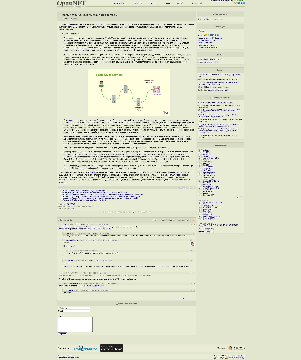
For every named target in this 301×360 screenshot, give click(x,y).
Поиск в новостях (205, 43)
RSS (192, 220)
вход (222, 0)
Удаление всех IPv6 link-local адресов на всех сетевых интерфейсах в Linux (219, 83)
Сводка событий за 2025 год (209, 62)
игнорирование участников (175, 298)
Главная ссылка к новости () (84, 191)
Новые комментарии (206, 45)
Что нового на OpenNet (207, 40)
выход (92, 172)
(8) (71, 220)
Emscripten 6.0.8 (208, 191)
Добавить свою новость (207, 47)
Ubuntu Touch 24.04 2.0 (211, 216)
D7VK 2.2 (206, 151)
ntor (90, 136)
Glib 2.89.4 (206, 153)
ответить (83, 224)
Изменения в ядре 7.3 (205, 231)
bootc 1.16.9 (207, 184)
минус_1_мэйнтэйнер (71, 283)
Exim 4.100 (207, 190)
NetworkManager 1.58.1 (211, 188)
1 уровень (161, 220)
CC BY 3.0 (70, 204)
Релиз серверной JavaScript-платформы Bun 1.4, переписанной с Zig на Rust (218, 115)
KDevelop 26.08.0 (209, 172)
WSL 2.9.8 (206, 160)
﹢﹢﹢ (89, 224)
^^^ (90, 233)
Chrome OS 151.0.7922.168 (212, 202)
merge (208, 229)
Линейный (170, 220)
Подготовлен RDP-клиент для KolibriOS (217, 102)
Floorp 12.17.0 (208, 167)
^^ (88, 233)
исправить (183, 188)
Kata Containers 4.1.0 (210, 186)
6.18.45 (209, 225)
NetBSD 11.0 (207, 214)
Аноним (70, 233)
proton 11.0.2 (207, 161)
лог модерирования (189, 298)
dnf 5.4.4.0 (206, 183)
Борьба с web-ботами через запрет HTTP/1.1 (222, 79)
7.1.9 (204, 225)
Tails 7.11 (206, 204)
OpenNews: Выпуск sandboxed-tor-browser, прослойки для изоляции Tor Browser (94, 192)
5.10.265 (200, 227)
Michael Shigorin (72, 240)
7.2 (204, 229)
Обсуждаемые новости (220, 98)
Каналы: (201, 36)
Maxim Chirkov (238, 356)
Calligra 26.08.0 (208, 169)
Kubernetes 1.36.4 (209, 195)
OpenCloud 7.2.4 (208, 177)
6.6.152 (222, 225)
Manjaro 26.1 (207, 209)
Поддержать (228, 358)
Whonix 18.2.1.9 (208, 220)
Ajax (154, 220)
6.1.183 (228, 225)
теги (199, 3)
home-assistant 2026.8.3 (211, 158)
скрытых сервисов (85, 48)
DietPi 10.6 (206, 211)
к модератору (103, 224)
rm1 (64, 273)
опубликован (175, 175)
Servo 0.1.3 (207, 154)
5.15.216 (235, 225)
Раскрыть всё (184, 220)
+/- (177, 220)
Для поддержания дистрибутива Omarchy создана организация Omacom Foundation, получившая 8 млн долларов (219, 130)
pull (212, 229)
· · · (93, 224)
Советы (220, 70)
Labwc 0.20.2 (207, 174)
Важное (220, 55)
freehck (74, 250)
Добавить (218, 358)
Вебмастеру (239, 358)
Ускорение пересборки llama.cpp (217, 87)
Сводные (218, 38)
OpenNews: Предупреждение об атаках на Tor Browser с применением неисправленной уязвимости (102, 194)
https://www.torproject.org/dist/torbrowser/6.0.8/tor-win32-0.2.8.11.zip (85, 229)
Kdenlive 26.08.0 (209, 176)
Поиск (194, 3)
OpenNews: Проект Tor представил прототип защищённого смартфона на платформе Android (100, 198)
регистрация (228, 0)
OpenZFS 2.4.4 (208, 165)
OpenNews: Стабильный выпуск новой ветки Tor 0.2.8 (84, 200)
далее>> (240, 197)
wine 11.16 (206, 163)
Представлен (67, 24)
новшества (75, 34)
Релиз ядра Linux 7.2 (210, 59)
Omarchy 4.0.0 (208, 206)
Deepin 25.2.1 (207, 213)
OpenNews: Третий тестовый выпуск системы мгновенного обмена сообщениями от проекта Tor (101, 196)
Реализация (68, 120)
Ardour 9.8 (206, 193)
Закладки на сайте (65, 356)
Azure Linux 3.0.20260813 (211, 207)
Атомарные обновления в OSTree (218, 90)
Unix (206, 19)
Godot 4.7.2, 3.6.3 (209, 156)
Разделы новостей (205, 38)
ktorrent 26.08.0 (208, 179)
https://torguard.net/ (96, 286)
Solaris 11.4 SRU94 (209, 218)
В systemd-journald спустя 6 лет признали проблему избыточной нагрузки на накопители (219, 125)
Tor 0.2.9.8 (99, 24)
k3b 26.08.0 (207, 170)
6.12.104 (216, 225)
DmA (64, 224)
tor (73, 209)
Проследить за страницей (68, 358)
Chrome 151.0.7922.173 (211, 181)
